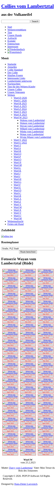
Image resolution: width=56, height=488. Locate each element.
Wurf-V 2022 (20, 140)
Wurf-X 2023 (20, 114)
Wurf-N (17, 162)
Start (9, 27)
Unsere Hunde (14, 35)
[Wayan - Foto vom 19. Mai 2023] (28, 295)
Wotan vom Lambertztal (32, 134)
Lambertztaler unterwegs (19, 81)
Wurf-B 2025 (20, 103)
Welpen (11, 95)
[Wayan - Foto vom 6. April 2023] (46, 427)
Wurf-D (17, 190)
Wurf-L (17, 168)
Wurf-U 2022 (20, 142)
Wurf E (17, 187)
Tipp (9, 32)
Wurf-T (17, 145)
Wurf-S (17, 148)
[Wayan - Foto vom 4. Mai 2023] (28, 342)
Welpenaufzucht (15, 221)
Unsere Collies (14, 89)
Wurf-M (18, 165)
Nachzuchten (13, 83)
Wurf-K (17, 170)
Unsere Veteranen (16, 92)
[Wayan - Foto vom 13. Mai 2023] (10, 311)
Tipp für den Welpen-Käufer (21, 86)
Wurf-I (17, 176)
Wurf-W (18, 207)
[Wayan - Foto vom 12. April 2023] (10, 404)
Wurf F (17, 185)
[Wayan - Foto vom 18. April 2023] (10, 381)
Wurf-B (17, 196)
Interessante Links (16, 78)
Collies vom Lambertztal (27, 6)
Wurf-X (17, 210)
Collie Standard (15, 69)
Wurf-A (17, 199)
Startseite (11, 64)
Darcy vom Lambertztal (21, 467)
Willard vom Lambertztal (32, 128)
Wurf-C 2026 (20, 100)
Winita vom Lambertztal (32, 131)
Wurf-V (17, 213)
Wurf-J (17, 173)
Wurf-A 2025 (20, 106)
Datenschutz (13, 43)
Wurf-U (17, 215)
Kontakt (11, 41)
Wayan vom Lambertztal (32, 126)
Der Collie (12, 72)
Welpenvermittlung (16, 29)
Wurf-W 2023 (20, 117)
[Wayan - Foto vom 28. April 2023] (28, 365)
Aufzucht (12, 38)
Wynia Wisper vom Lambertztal (35, 137)
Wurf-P (17, 156)
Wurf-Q (17, 154)
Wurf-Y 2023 (20, 112)
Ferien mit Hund (15, 224)
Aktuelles (12, 67)
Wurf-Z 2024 (20, 109)
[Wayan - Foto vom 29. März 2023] (28, 443)
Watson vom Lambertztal (32, 123)
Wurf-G (17, 182)
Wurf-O (17, 159)
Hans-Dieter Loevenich (25, 484)
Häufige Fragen (15, 75)
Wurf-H (17, 179)
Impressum (12, 46)
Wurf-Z (17, 201)
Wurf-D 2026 (20, 98)
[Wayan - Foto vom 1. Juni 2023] (10, 272)
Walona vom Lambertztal (32, 120)
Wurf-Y (17, 204)
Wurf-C (17, 193)
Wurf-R (17, 151)
